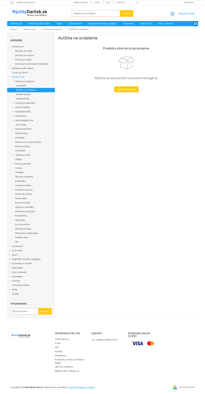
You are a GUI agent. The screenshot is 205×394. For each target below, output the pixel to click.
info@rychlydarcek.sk (106, 339)
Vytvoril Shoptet (187, 387)
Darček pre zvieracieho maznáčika (31, 64)
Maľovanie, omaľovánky (26, 233)
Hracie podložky (23, 163)
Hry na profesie (22, 224)
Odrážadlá (20, 150)
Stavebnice (20, 116)
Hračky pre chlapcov (25, 81)
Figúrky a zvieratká (24, 207)
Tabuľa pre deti (22, 155)
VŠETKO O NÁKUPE (64, 367)
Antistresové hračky (25, 211)
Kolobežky (20, 181)
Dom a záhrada (19, 272)
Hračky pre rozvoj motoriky (28, 142)
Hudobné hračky (23, 111)
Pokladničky (21, 215)
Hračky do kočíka (23, 194)
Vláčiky (18, 159)
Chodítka (19, 172)
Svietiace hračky (23, 185)
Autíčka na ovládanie (26, 90)
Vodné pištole (22, 98)
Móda (14, 289)
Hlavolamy (20, 220)
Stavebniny (17, 276)
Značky (15, 294)
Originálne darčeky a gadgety (26, 259)
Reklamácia (60, 355)
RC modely (21, 124)
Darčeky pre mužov (24, 55)
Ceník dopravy (80, 2)
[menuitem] (16, 23)
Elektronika (17, 268)
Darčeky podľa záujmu (22, 68)
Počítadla (19, 137)
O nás (97, 2)
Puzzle (18, 168)
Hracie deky (21, 198)
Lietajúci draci (22, 237)
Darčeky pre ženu (23, 51)
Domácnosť (17, 246)
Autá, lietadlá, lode (24, 120)
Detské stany (21, 133)
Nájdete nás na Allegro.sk (67, 371)
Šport (15, 255)
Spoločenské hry (23, 129)
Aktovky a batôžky (24, 176)
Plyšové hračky (22, 107)
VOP (108, 2)
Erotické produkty (20, 285)
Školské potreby (23, 229)
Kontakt (121, 2)
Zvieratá (16, 280)
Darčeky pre (18, 46)
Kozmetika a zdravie (22, 263)
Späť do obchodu (126, 89)
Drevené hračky (22, 202)
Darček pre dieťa (23, 59)
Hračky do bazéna (24, 189)
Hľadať (127, 13)
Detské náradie (23, 94)
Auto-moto (17, 250)
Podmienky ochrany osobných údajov (69, 361)
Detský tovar (18, 77)
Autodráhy (21, 85)
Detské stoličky (22, 146)
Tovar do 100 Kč (20, 72)
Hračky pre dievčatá (25, 103)
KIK (16, 241)
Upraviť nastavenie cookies (81, 387)
